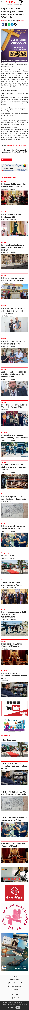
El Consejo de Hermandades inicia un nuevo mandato (13, 185)
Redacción (22, 21)
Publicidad (15, 989)
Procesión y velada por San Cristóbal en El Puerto (13, 342)
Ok (18, 1007)
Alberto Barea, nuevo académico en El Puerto (11, 583)
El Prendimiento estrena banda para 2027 (11, 215)
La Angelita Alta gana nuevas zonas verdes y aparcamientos (14, 436)
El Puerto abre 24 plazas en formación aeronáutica (13, 527)
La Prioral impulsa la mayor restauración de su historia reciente (13, 247)
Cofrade (4, 21)
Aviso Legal (15, 979)
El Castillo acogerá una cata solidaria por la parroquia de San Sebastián (13, 310)
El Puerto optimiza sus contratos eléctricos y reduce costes (14, 675)
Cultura (3, 462)
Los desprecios (7, 555)
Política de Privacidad (15, 983)
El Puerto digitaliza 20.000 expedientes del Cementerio (13, 497)
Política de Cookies (15, 986)
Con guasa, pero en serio (8, 553)
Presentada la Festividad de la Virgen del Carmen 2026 (14, 406)
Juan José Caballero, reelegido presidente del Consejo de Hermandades (14, 374)
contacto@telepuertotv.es (14, 998)
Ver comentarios (6, 159)
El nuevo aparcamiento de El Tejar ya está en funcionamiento (13, 614)
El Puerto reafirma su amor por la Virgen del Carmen (13, 279)
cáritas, (9, 145)
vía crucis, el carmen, (19, 145)
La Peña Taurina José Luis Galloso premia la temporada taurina (13, 467)
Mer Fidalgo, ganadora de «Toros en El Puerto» (12, 645)
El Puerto (4, 432)
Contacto (15, 976)
